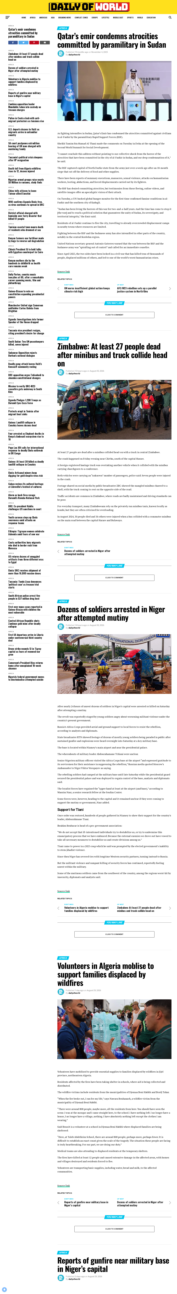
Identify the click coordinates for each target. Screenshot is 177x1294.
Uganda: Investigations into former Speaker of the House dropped (26, 321)
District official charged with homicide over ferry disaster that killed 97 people (25, 216)
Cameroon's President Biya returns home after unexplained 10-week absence (25, 665)
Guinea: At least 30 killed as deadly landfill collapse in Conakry (26, 463)
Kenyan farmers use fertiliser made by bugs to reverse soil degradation (26, 239)
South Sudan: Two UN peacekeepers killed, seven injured (26, 343)
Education (151, 17)
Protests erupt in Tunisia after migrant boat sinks (23, 412)
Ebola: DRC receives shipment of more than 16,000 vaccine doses (24, 572)
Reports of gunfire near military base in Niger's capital (24, 94)
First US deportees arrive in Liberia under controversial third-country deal (25, 637)
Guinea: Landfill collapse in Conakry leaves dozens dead (22, 424)
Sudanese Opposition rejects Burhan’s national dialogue (22, 354)
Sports (130, 17)
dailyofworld (74, 55)
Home (24, 17)
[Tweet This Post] (24, 42)
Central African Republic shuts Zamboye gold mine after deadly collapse (24, 623)
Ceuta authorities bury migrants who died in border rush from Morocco (24, 545)
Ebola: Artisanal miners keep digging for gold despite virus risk (25, 474)
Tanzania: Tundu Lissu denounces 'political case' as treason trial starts (24, 584)
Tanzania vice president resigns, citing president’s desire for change (26, 332)
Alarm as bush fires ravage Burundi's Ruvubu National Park (23, 496)
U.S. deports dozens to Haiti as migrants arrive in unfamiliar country (23, 132)
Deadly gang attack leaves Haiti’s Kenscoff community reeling (25, 365)
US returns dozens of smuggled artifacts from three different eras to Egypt (25, 559)
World (140, 17)
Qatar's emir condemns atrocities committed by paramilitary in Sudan (22, 33)
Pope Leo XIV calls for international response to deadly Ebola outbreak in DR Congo (26, 450)
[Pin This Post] (34, 42)
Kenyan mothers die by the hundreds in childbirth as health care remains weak (24, 263)
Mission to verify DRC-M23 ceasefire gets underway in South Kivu (25, 389)
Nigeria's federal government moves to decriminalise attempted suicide (26, 678)
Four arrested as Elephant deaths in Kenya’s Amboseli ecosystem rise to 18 (26, 436)
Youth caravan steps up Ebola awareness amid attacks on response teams (22, 520)
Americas (43, 17)
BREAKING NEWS (64, 17)
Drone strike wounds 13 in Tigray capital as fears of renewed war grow (24, 651)
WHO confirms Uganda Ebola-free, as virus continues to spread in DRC (26, 203)
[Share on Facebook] (13, 42)
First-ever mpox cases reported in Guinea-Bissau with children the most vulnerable (25, 609)
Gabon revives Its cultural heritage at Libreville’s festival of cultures (25, 485)
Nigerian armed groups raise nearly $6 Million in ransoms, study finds (26, 181)
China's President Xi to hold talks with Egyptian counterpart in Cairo (25, 251)
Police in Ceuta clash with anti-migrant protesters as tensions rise (26, 119)
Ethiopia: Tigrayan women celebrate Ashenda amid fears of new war (26, 533)
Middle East (118, 17)
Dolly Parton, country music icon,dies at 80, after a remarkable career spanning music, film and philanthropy (26, 278)
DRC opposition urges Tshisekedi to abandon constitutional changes (26, 376)
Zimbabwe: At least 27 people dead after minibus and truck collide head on (25, 56)
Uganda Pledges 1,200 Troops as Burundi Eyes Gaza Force (24, 401)
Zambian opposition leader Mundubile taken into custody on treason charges (24, 107)
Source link (63, 271)
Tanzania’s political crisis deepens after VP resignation (25, 159)
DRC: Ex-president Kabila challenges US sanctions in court (24, 507)
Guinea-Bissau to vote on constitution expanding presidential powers (26, 294)
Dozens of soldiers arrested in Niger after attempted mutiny (23, 69)
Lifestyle (105, 17)
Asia (52, 17)
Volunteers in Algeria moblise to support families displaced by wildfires (24, 82)
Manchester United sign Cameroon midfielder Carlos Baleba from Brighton (25, 308)
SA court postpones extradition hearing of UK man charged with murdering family (24, 146)
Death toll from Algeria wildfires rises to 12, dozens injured (24, 170)
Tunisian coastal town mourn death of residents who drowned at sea (25, 228)
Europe (95, 17)
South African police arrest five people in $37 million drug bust (24, 597)
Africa (32, 17)
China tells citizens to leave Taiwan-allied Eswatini (22, 192)
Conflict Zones (81, 17)
